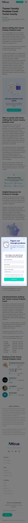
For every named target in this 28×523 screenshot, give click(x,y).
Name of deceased (8, 259)
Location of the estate (8, 269)
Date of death (7, 264)
